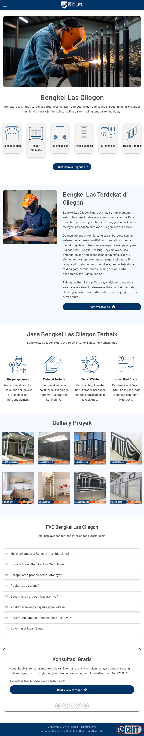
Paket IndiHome (76, 731)
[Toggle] (6, 554)
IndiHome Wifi (96, 731)
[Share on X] (72, 706)
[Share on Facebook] (65, 706)
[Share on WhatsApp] (58, 706)
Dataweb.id (46, 731)
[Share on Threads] (79, 706)
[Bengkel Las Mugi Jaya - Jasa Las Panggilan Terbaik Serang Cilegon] (72, 5)
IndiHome (60, 731)
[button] (5, 5)
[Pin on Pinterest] (85, 706)
